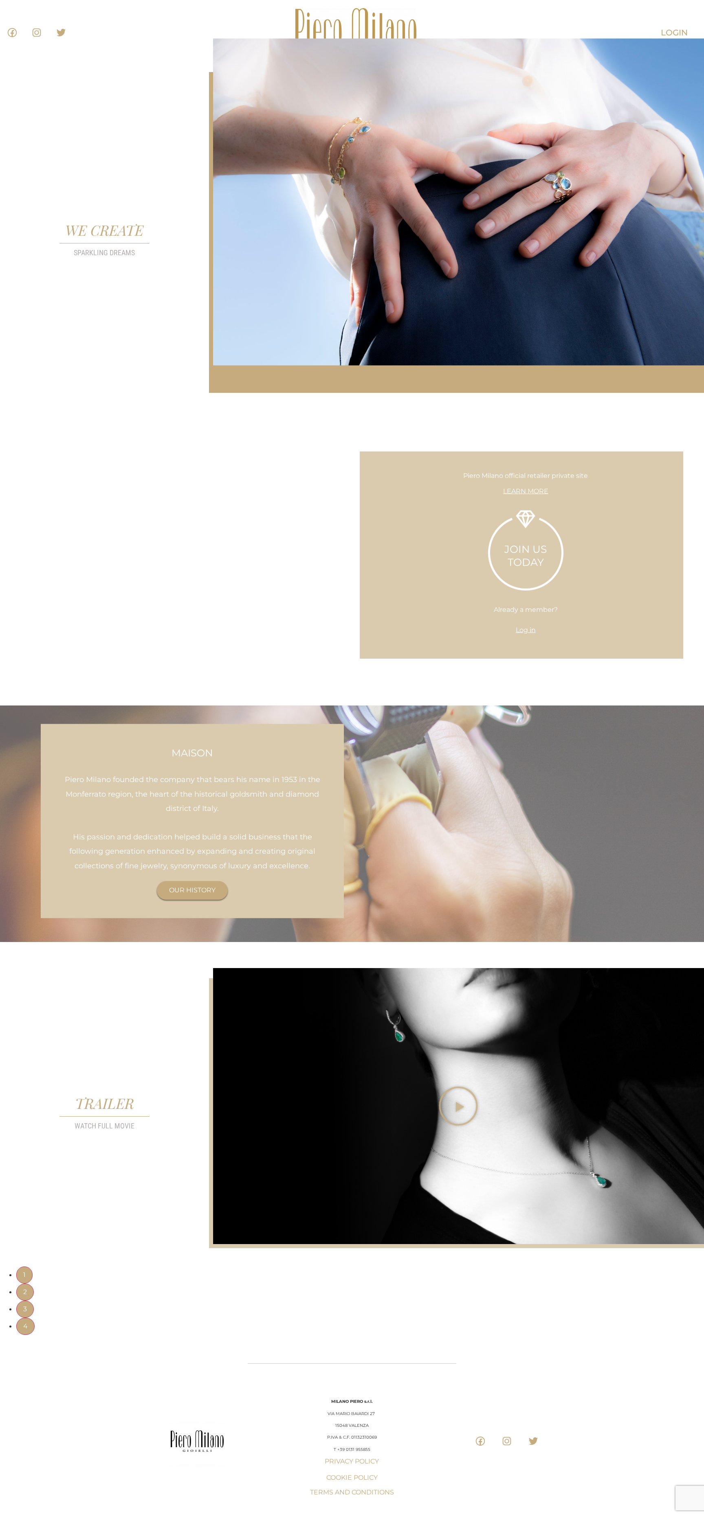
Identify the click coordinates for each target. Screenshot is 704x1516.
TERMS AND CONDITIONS (352, 1492)
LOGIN (674, 32)
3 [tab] (25, 1309)
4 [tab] (25, 1326)
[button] (458, 1106)
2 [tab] (25, 1292)
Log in (526, 629)
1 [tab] (24, 1275)
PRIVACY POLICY (352, 1461)
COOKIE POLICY (352, 1477)
